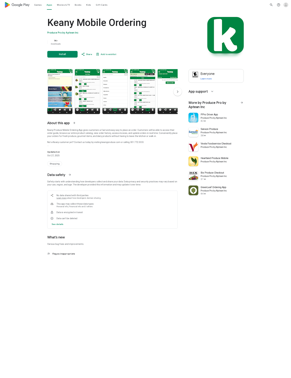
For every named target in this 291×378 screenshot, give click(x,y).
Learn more (62, 198)
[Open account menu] (285, 4)
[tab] (38, 5)
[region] (108, 42)
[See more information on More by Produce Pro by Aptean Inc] (241, 102)
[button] (59, 91)
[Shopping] (54, 163)
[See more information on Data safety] (69, 174)
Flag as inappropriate (61, 253)
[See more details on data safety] (57, 224)
